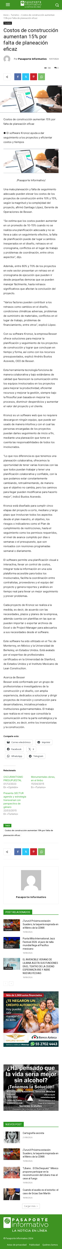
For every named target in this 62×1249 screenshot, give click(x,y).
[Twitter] (25, 76)
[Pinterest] (33, 76)
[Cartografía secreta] (11, 1137)
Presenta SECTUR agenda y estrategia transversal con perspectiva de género (14, 800)
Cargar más (29, 1206)
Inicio (6, 15)
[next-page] (11, 983)
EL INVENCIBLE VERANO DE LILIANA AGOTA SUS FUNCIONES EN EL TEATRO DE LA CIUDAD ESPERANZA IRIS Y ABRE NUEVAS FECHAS (40, 966)
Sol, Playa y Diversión (9, 946)
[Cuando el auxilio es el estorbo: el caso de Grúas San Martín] (11, 1194)
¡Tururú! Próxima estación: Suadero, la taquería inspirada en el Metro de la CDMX (40, 924)
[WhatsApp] (41, 76)
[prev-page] (5, 983)
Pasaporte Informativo (32, 58)
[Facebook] (17, 76)
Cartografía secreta (33, 1133)
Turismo (15, 15)
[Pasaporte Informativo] (8, 58)
